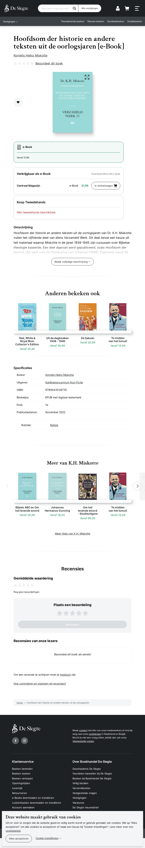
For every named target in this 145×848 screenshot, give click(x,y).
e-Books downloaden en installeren (33, 797)
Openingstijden (21, 783)
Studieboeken (134, 21)
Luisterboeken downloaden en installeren (36, 802)
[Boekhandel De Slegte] (16, 8)
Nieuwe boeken (95, 21)
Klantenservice (23, 761)
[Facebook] (15, 740)
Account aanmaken (23, 807)
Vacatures (78, 802)
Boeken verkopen (22, 778)
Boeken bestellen (22, 768)
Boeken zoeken (21, 773)
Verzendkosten (81, 788)
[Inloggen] (117, 8)
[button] (7, 486)
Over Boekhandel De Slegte (92, 761)
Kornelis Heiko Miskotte (30, 55)
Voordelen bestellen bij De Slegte (92, 773)
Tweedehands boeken (72, 21)
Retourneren (19, 793)
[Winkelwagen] (126, 8)
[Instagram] (24, 740)
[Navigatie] (137, 8)
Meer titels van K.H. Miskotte (72, 533)
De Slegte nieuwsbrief (85, 807)
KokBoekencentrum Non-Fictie (64, 382)
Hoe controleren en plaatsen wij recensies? (40, 683)
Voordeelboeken (115, 21)
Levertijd (17, 788)
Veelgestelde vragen (83, 741)
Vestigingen (79, 797)
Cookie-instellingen (47, 838)
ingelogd (65, 674)
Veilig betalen (80, 783)
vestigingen (95, 734)
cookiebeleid (13, 830)
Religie (54, 425)
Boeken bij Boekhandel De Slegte (92, 778)
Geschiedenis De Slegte (86, 768)
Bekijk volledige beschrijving (71, 261)
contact (83, 730)
